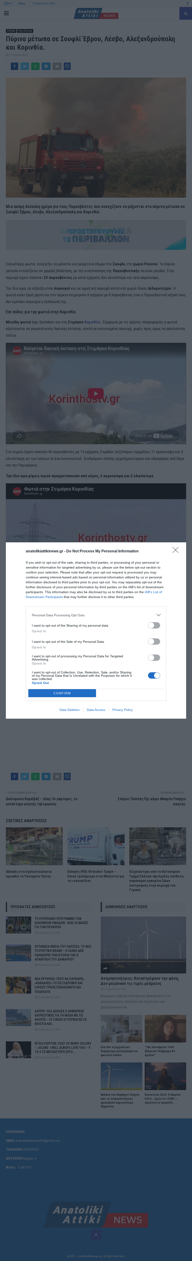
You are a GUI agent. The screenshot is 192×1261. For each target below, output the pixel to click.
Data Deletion (69, 710)
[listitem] (96, 615)
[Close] (177, 551)
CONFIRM (62, 693)
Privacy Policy (122, 710)
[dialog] (96, 630)
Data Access (96, 710)
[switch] (154, 625)
